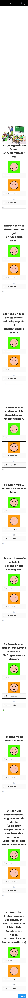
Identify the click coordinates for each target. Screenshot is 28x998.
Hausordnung (17, 3)
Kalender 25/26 (25, 3)
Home (3, 3)
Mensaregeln (8, 3)
